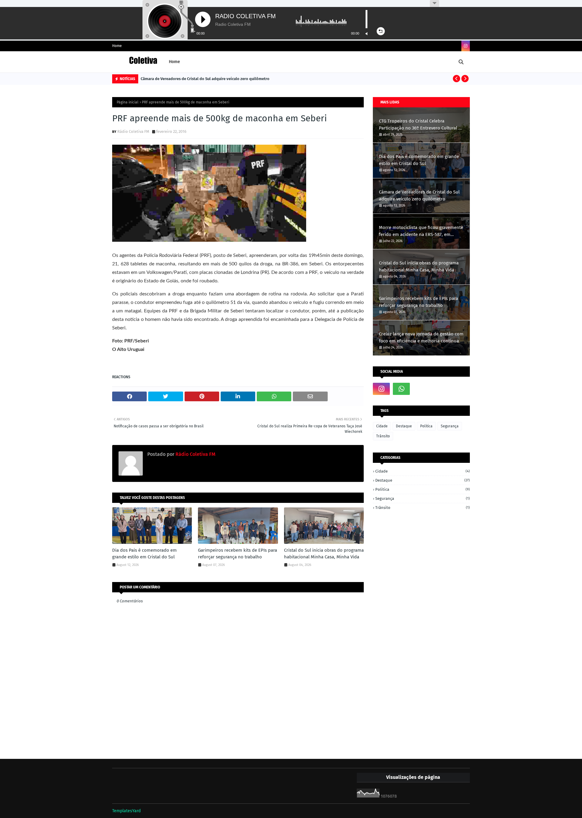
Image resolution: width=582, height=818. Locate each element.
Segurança (450, 426)
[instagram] (465, 46)
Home (117, 46)
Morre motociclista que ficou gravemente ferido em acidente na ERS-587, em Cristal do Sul (421, 231)
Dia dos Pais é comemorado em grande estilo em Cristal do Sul (144, 553)
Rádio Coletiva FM (133, 131)
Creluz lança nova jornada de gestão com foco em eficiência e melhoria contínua (421, 337)
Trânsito (383, 436)
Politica (426, 426)
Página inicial (128, 102)
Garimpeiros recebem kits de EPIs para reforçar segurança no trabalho (237, 553)
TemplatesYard (126, 810)
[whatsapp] (401, 389)
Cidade (382, 426)
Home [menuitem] (174, 61)
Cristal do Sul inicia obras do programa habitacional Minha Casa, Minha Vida (324, 553)
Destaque (404, 426)
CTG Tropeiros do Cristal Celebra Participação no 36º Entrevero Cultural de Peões (421, 124)
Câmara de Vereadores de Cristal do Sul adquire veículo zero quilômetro (205, 78)
